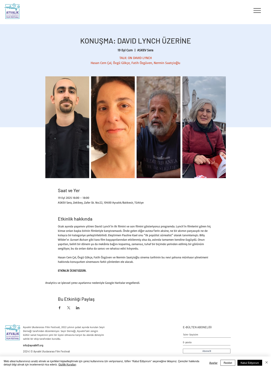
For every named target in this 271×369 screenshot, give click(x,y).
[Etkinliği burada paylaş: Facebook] (59, 307)
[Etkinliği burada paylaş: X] (68, 307)
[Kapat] (266, 362)
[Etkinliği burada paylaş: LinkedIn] (77, 307)
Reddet (228, 363)
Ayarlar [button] (213, 363)
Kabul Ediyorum (250, 363)
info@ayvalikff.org (33, 345)
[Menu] (257, 10)
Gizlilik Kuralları (67, 364)
